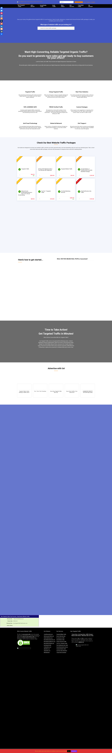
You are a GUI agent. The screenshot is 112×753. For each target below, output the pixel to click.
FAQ (82, 638)
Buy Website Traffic (79, 2)
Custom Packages (82, 107)
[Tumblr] (1, 21)
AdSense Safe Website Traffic (28, 636)
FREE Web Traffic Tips (86, 635)
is (43, 411)
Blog (92, 635)
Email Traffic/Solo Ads (60, 636)
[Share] (1, 34)
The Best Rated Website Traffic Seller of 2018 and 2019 (68, 411)
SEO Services (72, 6)
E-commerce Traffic (60, 637)
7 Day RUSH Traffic (80, 6)
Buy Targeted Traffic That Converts (73, 314)
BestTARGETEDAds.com (49, 643)
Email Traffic (54, 6)
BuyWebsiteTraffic (47, 645)
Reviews (91, 634)
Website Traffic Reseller (76, 635)
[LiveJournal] (1, 31)
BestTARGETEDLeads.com (49, 639)
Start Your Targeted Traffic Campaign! (56, 72)
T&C (78, 638)
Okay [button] (69, 751)
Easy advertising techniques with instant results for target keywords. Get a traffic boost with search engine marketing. (30, 96)
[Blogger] (1, 29)
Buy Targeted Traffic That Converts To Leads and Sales (56, 14)
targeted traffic (34, 65)
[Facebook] (1, 8)
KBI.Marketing (47, 652)
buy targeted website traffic (29, 285)
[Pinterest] (1, 13)
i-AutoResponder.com (48, 634)
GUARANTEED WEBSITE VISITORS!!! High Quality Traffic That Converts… (88, 392)
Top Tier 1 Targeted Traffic (61, 643)
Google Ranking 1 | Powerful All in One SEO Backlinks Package (86, 170)
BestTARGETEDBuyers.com (49, 641)
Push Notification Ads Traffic (62, 645)
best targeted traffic (26, 634)
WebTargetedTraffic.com (49, 636)
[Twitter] (1, 10)
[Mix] (1, 18)
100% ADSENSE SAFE (30, 107)
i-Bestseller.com (47, 650)
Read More (74, 751)
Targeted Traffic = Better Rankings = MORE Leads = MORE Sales (24, 392)
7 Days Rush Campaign (61, 652)
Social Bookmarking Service (62, 646)
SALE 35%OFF (33, 6)
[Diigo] (1, 16)
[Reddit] (1, 23)
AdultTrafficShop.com (48, 637)
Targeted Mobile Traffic (66, 169)
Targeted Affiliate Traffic (61, 634)
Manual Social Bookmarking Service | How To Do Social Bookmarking (25, 193)
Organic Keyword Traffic (61, 641)
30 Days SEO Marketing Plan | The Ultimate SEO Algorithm (45, 169)
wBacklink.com (47, 648)
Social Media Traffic (43, 6)
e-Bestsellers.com (47, 646)
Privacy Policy (75, 634)
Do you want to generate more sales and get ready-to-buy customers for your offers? (56, 56)
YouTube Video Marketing (61, 650)
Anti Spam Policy (81, 634)
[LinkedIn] (1, 26)
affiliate (79, 273)
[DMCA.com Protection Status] (23, 640)
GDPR (87, 634)
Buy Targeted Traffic (21, 6)
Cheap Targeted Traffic (56, 92)
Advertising (20, 281)
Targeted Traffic (30, 92)
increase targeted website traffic (33, 299)
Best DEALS (62, 6)
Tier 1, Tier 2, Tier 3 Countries (40, 391)
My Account (90, 6)
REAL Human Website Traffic (34, 275)
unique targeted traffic (42, 280)
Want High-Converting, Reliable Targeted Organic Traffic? (56, 52)
